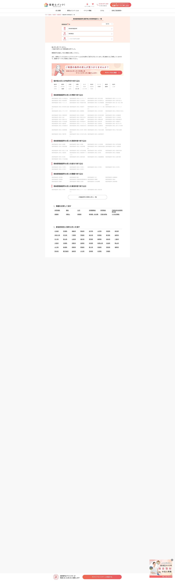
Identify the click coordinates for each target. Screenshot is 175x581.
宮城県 (65, 231)
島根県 (65, 247)
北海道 (57, 231)
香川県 (91, 247)
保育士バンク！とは (73, 10)
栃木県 (91, 235)
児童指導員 (103, 214)
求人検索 (58, 10)
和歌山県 (100, 243)
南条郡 (54, 14)
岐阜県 (108, 239)
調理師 (79, 214)
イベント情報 (87, 10)
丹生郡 (99, 86)
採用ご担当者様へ (117, 10)
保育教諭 (103, 210)
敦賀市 (62, 84)
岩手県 (91, 231)
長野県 (117, 235)
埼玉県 (65, 235)
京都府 (74, 243)
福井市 (55, 84)
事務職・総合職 (93, 214)
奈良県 (91, 243)
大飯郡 (62, 88)
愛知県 (91, 239)
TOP (46, 14)
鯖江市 (91, 84)
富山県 (65, 239)
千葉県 (74, 235)
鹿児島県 (65, 251)
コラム (102, 10)
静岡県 (100, 239)
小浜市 (70, 84)
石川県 (57, 239)
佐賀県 (100, 251)
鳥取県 (74, 247)
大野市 (77, 84)
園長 (67, 210)
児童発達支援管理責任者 (117, 211)
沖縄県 (108, 251)
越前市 (106, 84)
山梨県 (74, 239)
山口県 (57, 247)
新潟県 (108, 235)
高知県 (108, 247)
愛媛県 (82, 247)
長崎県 (74, 251)
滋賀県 (82, 243)
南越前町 (59, 14)
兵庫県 (65, 243)
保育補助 (57, 210)
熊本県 (57, 251)
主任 (78, 210)
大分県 (82, 251)
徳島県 (100, 247)
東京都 (117, 231)
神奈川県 (57, 235)
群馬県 (100, 235)
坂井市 (113, 84)
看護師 (57, 214)
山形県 (100, 231)
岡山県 (117, 243)
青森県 (82, 231)
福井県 (49, 14)
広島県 (108, 243)
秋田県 (108, 231)
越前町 (106, 86)
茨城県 (82, 235)
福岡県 (117, 247)
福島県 (74, 231)
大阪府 (57, 243)
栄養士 (68, 214)
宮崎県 (91, 251)
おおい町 (77, 88)
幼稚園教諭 (92, 210)
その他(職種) (115, 214)
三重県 (117, 239)
